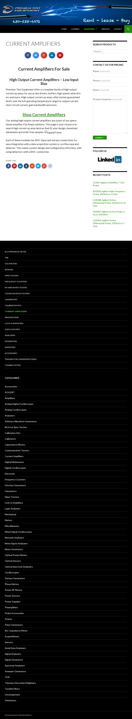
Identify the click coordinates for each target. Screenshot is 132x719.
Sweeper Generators (15, 671)
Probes (8, 619)
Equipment (89, 29)
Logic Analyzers (12, 508)
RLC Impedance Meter (15, 251)
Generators (11, 341)
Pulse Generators (14, 624)
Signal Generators (14, 659)
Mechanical (10, 514)
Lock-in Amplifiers (14, 323)
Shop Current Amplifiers (44, 114)
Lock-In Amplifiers (14, 502)
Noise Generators (14, 549)
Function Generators (15, 485)
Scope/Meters (12, 636)
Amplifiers (10, 347)
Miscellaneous (12, 526)
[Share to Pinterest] (60, 57)
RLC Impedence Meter (16, 630)
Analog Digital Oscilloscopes (19, 404)
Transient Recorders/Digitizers (20, 359)
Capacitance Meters (15, 444)
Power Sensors (12, 595)
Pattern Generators (15, 578)
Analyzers (10, 335)
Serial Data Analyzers (15, 648)
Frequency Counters (16, 281)
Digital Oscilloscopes (15, 467)
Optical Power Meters (16, 555)
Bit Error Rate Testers (16, 287)
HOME (64, 29)
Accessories (11, 353)
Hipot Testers (11, 275)
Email (101, 89)
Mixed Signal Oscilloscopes (18, 531)
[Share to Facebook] (28, 57)
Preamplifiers (12, 317)
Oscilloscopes (12, 329)
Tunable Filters (13, 365)
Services (105, 29)
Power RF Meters (13, 590)
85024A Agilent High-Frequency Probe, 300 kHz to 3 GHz (109, 193)
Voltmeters (11, 263)
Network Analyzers (14, 537)
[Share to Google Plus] (44, 57)
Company (75, 29)
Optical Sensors (13, 560)
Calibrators (11, 299)
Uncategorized (12, 694)
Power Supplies (12, 601)
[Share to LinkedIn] (52, 57)
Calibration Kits (13, 305)
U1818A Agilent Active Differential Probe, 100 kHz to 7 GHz (108, 223)
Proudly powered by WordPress (18, 715)
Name (101, 71)
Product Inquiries (107, 99)
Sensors (9, 269)
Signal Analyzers (13, 653)
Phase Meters (12, 584)
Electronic (10, 473)
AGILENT (10, 392)
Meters (8, 520)
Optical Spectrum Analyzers (19, 566)
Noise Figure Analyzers (16, 543)
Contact (118, 29)
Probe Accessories (14, 613)
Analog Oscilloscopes (16, 409)
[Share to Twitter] (36, 57)
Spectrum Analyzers (15, 665)
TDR (6, 257)
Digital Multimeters (14, 462)
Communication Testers (17, 293)
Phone (101, 80)
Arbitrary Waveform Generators (21, 421)
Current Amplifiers (16, 311)
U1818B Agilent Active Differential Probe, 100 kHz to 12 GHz (109, 203)
